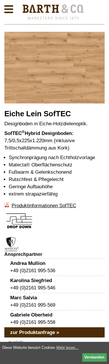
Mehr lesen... (67, 347)
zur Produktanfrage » (34, 332)
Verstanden (94, 357)
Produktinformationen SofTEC (44, 205)
